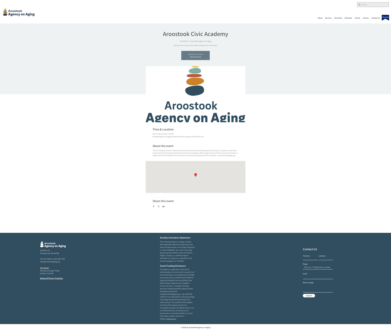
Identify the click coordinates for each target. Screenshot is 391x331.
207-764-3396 (45, 259)
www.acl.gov (171, 319)
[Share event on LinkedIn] (164, 206)
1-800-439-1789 (59, 259)
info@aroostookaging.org (169, 294)
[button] (320, 17)
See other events (195, 57)
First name (306, 256)
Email (305, 273)
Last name (322, 256)
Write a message (308, 282)
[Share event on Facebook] (154, 206)
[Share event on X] (159, 206)
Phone (305, 264)
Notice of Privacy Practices (51, 278)
